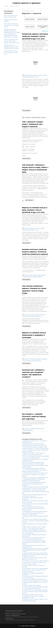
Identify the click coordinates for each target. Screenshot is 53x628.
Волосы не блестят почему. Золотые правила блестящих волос (11, 52)
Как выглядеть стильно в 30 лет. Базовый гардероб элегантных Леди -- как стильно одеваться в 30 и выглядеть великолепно (35, 570)
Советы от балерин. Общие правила (32, 585)
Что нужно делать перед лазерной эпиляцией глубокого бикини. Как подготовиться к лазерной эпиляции (33, 542)
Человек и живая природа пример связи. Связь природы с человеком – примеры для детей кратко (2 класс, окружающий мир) (34, 531)
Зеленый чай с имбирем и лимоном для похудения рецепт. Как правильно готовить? (33, 373)
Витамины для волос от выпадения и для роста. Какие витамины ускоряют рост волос (11, 47)
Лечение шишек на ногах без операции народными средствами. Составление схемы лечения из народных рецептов (35, 591)
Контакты (7, 613)
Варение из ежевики (42, 19)
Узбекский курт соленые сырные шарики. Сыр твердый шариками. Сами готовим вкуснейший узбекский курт (35, 491)
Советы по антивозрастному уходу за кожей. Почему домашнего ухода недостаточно (11, 41)
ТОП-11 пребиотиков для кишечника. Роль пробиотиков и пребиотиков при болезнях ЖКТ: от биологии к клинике (34, 508)
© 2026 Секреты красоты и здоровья (14, 610)
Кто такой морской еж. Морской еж (32, 588)
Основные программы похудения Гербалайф (34, 468)
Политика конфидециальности (12, 615)
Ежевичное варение (29, 19)
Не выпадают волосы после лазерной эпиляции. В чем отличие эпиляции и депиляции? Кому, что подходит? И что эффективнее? (34, 513)
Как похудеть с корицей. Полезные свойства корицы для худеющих (34, 416)
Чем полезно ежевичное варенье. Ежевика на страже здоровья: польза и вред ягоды (34, 289)
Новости (12, 6)
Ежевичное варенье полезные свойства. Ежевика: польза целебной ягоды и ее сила (35, 36)
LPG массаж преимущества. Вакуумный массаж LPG (36, 477)
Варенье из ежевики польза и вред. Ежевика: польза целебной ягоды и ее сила (34, 210)
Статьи (17, 6)
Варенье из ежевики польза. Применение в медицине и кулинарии (34, 335)
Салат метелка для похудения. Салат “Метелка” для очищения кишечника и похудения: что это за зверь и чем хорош (35, 582)
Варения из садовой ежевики (42, 26)
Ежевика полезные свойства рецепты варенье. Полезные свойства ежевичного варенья (35, 251)
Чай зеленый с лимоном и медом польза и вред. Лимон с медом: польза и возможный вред (35, 168)
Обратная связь (9, 618)
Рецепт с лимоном (30, 26)
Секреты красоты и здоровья (26, 3)
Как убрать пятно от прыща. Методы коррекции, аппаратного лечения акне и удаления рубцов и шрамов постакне (35, 521)
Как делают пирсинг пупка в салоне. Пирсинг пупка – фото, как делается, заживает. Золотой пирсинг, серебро (35, 474)
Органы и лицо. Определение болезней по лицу (35, 579)
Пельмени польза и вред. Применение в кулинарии (35, 587)
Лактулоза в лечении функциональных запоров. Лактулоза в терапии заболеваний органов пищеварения (34, 484)
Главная (6, 6)
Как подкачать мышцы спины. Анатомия (33, 594)
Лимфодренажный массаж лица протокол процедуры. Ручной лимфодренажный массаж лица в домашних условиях (35, 550)
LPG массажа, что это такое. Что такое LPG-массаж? (36, 560)
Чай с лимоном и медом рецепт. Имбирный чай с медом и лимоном (32, 124)
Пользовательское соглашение (18, 613)
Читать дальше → (26, 110)
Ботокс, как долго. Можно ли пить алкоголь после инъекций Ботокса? (11, 25)
